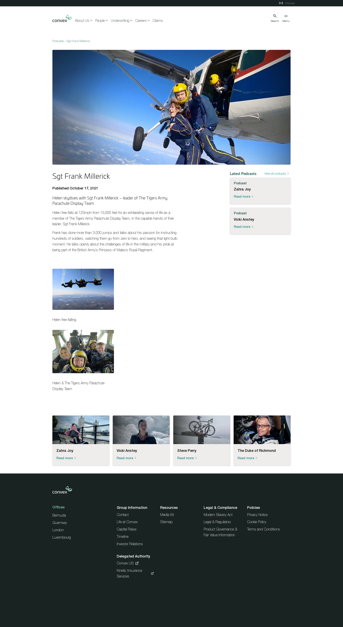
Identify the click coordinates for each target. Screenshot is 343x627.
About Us (82, 20)
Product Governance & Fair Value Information (220, 532)
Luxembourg (61, 537)
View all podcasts (275, 173)
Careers (141, 20)
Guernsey (59, 523)
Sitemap (166, 522)
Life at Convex (127, 522)
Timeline (122, 536)
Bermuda (59, 515)
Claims (157, 20)
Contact (123, 515)
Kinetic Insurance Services (129, 573)
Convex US (125, 563)
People (100, 20)
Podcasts (58, 41)
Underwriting (120, 20)
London (58, 530)
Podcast (290, 3)
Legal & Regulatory (217, 522)
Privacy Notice (257, 515)
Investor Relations (130, 544)
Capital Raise (126, 529)
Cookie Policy (256, 522)
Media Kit (167, 515)
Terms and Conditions (263, 529)
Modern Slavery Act (218, 515)
